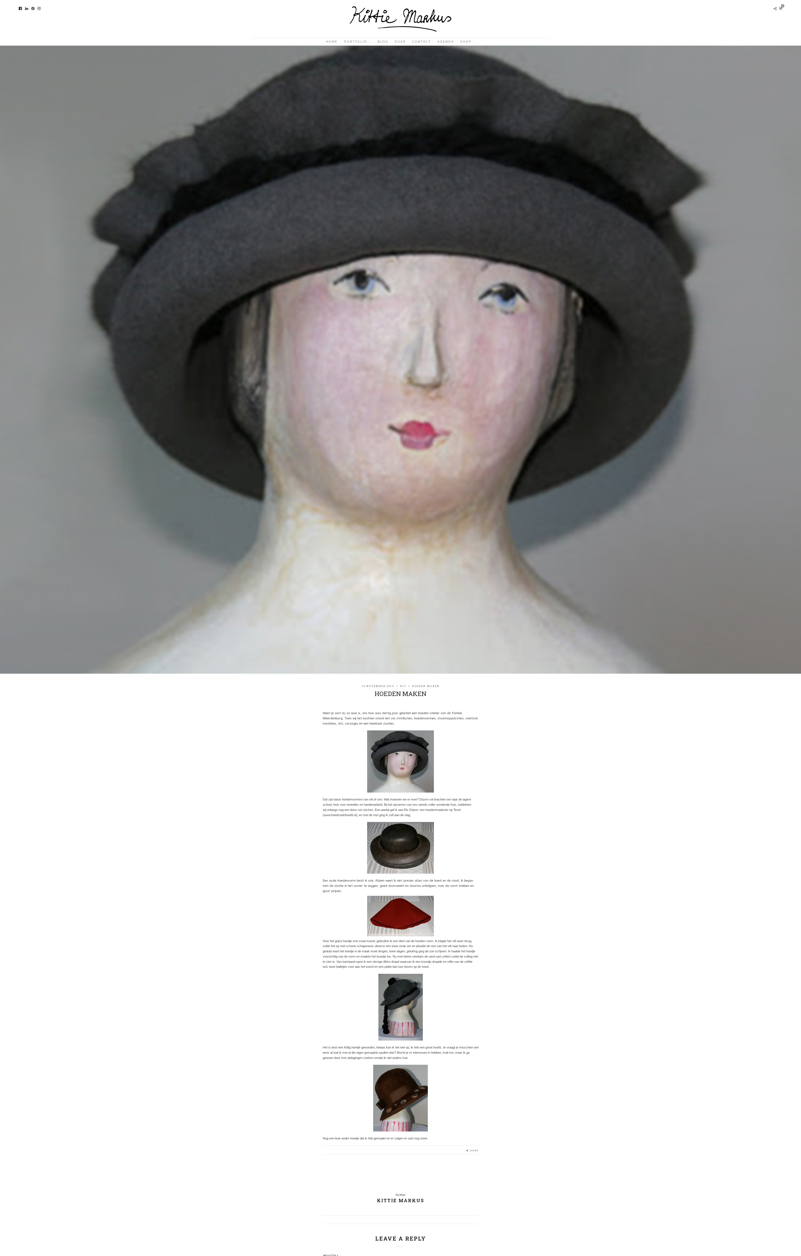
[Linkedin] (26, 8)
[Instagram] (39, 8)
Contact (421, 42)
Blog (383, 42)
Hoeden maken (426, 686)
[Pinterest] (32, 8)
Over (400, 42)
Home (332, 42)
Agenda (445, 42)
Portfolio (355, 42)
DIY (403, 686)
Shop (465, 42)
